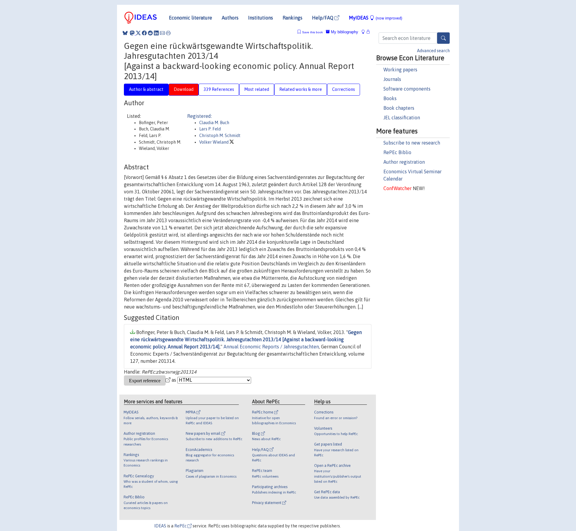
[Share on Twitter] (138, 33)
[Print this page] (168, 33)
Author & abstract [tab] (146, 89)
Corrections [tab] (343, 89)
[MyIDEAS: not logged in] (364, 32)
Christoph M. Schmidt (220, 135)
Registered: (199, 116)
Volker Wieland (214, 142)
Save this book (312, 32)
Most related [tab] (256, 89)
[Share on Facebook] (144, 33)
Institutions (260, 17)
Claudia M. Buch (214, 122)
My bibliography (344, 32)
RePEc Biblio (397, 152)
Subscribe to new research (411, 142)
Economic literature (190, 17)
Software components (406, 88)
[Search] (443, 38)
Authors (230, 17)
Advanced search (433, 50)
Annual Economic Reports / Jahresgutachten (271, 346)
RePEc (181, 526)
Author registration (404, 162)
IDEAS (160, 526)
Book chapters (398, 108)
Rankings (292, 17)
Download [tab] (184, 89)
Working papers (400, 69)
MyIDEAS (375, 17)
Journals (392, 79)
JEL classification (401, 117)
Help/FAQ (323, 17)
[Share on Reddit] (150, 33)
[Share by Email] (162, 33)
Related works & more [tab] (300, 89)
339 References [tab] (219, 89)
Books (390, 98)
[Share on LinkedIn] (156, 33)
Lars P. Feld (210, 129)
